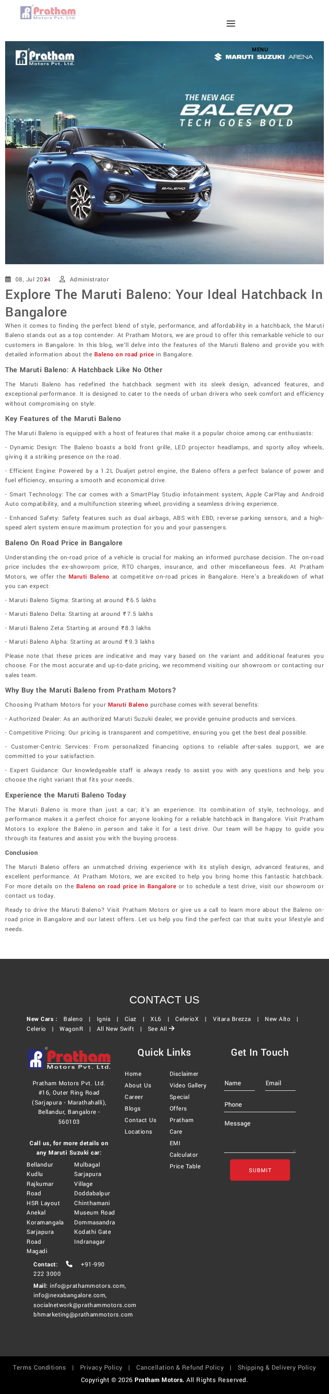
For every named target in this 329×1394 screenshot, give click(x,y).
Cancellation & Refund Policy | (186, 1367)
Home (133, 1074)
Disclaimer (184, 1074)
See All (158, 1029)
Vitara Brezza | (238, 1019)
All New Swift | (121, 1029)
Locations (139, 1132)
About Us (138, 1085)
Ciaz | (137, 1019)
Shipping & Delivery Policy (277, 1367)
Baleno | (79, 1019)
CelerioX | (193, 1019)
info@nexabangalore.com (69, 1295)
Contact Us (140, 1120)
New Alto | (283, 1019)
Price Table (185, 1166)
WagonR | (77, 1029)
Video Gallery (188, 1085)
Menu (260, 50)
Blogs (133, 1108)
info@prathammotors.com (87, 1286)
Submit (259, 1170)
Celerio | (42, 1029)
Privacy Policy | (107, 1367)
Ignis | (110, 1019)
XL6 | (161, 1019)
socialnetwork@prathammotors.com (85, 1305)
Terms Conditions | (45, 1367)
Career (134, 1097)
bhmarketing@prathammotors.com (83, 1314)
